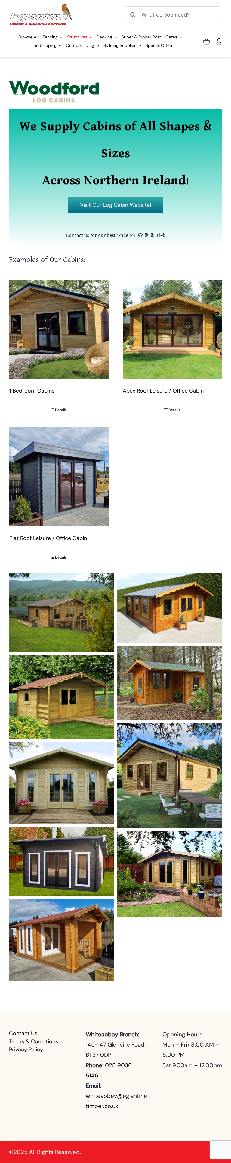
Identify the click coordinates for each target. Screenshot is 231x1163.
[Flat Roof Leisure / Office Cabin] (59, 476)
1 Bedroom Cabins (31, 390)
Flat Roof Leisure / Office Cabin (48, 538)
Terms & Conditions (33, 1041)
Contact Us (23, 1033)
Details (61, 410)
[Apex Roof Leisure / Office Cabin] (172, 329)
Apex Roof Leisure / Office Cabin (163, 390)
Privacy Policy (26, 1049)
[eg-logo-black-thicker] (41, 6)
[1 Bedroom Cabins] (59, 329)
